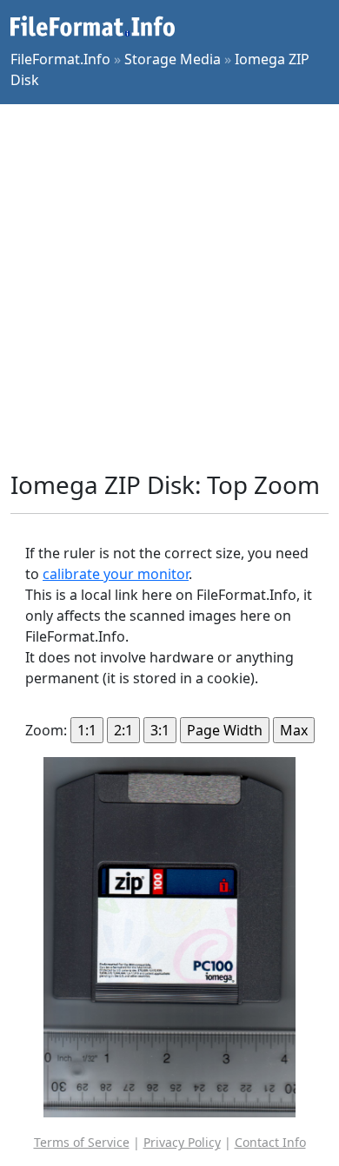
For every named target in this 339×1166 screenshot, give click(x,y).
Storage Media (172, 59)
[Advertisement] (169, 287)
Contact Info (270, 1142)
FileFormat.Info (60, 59)
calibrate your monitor (116, 573)
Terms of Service (82, 1142)
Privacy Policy (182, 1142)
